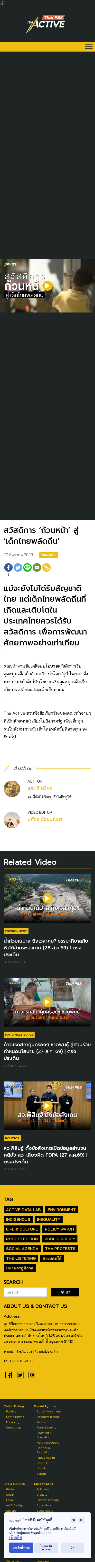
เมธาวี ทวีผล (40, 788)
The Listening (21, 1258)
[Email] (37, 570)
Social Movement (49, 1411)
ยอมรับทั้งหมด (21, 1547)
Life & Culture (22, 1229)
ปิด (72, 1547)
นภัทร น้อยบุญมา (45, 819)
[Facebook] (8, 1375)
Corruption (13, 1427)
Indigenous (18, 1219)
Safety (41, 1473)
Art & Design (15, 1505)
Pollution (43, 1489)
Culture (11, 1510)
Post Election (22, 1238)
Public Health (46, 1457)
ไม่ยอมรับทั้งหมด (46, 1547)
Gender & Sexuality (43, 1450)
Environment (16, 931)
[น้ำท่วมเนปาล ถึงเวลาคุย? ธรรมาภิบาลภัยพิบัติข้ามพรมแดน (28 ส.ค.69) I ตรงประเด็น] (47, 901)
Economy (12, 1422)
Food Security (46, 1427)
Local (10, 1500)
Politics (12, 1138)
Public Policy (60, 1238)
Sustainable (45, 1510)
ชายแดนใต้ (52, 1258)
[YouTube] (32, 1375)
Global (10, 1489)
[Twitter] (18, 570)
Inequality (48, 1219)
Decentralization (48, 1417)
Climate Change (48, 1500)
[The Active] (45, 24)
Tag (8, 1199)
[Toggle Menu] (89, 46)
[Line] (27, 570)
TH (81, 1520)
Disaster (42, 1494)
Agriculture (44, 1505)
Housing (42, 1468)
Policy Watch (59, 1229)
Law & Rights (15, 1417)
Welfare (48, 555)
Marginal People (19, 1034)
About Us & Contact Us (35, 1306)
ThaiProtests (60, 1248)
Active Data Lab (23, 1209)
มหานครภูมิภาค (19, 1268)
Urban (10, 1494)
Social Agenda (22, 1248)
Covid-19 (42, 1463)
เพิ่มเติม (15, 1537)
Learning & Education (44, 1435)
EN (73, 1520)
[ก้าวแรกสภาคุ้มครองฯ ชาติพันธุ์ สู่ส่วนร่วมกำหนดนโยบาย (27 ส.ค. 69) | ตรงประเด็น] (47, 1004)
